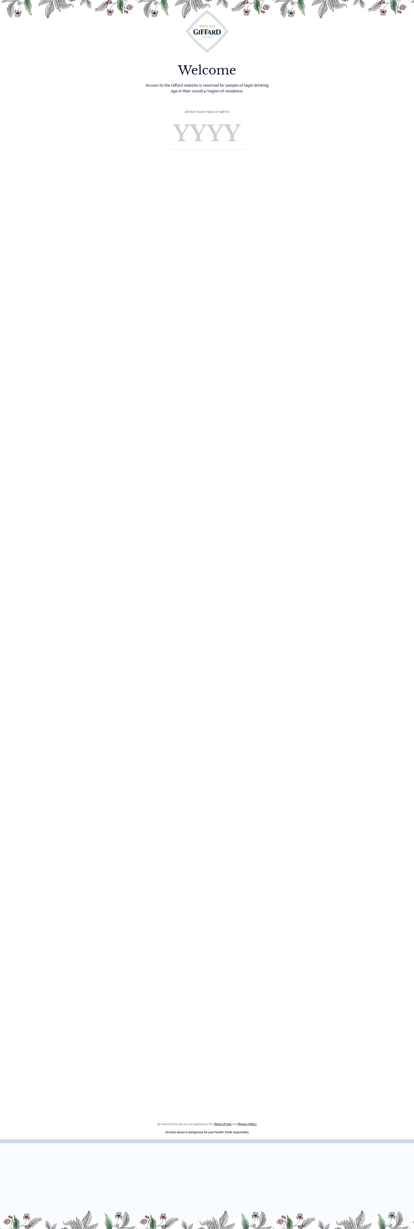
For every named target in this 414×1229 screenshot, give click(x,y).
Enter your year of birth (207, 112)
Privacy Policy (247, 1124)
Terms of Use (222, 1124)
